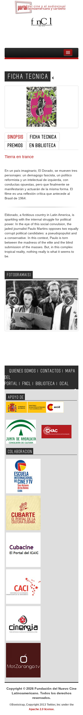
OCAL (64, 383)
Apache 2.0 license (41, 709)
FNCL (26, 383)
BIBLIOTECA (45, 383)
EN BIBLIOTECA (43, 145)
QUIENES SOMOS (22, 371)
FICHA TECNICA (43, 137)
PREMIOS (15, 145)
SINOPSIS (16, 137)
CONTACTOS (51, 371)
